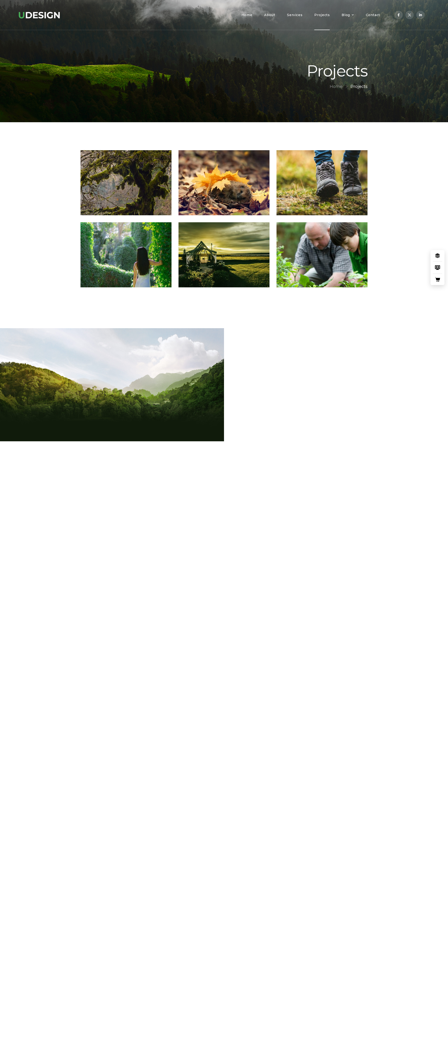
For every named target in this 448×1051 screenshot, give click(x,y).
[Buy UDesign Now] (437, 279)
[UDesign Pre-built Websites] (437, 255)
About (269, 15)
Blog (346, 15)
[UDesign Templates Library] (437, 267)
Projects (322, 15)
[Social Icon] (398, 15)
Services (294, 15)
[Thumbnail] (126, 182)
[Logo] (39, 14)
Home (247, 15)
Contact (373, 15)
